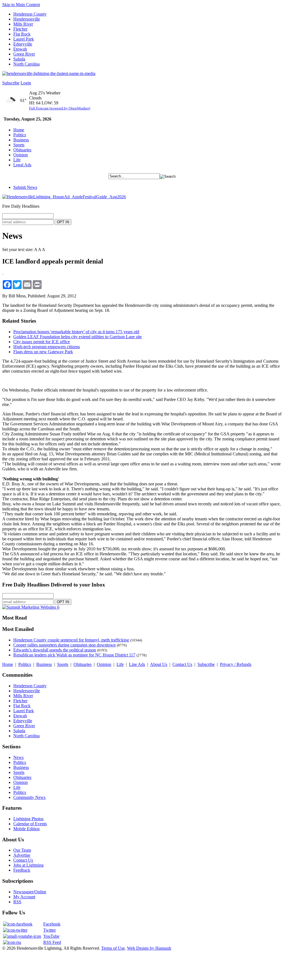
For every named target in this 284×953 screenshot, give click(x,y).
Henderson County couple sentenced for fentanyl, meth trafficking (71, 640)
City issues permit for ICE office (41, 341)
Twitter (49, 930)
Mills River (23, 24)
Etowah (20, 49)
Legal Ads (22, 164)
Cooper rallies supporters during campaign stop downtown (64, 645)
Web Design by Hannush (149, 948)
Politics (19, 134)
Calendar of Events (30, 823)
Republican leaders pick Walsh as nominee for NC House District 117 (74, 655)
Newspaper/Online (29, 891)
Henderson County (30, 14)
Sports (18, 144)
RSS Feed (52, 942)
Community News (29, 797)
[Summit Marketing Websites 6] (30, 607)
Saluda (19, 59)
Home (18, 129)
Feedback (21, 870)
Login (26, 83)
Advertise (21, 855)
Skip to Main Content (21, 4)
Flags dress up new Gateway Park (43, 351)
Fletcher (20, 29)
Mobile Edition (26, 828)
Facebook (51, 924)
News (18, 757)
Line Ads (137, 664)
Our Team (22, 850)
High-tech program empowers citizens (46, 346)
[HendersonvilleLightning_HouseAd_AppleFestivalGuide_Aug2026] (64, 196)
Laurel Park (23, 39)
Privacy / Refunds (235, 664)
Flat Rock (22, 34)
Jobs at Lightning (28, 865)
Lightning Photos (28, 818)
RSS (17, 901)
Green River (24, 54)
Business (21, 139)
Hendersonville (26, 19)
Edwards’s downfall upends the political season (54, 650)
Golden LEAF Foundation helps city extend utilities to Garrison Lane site (77, 336)
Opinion (20, 154)
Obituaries (22, 149)
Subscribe (10, 83)
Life (17, 159)
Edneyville (22, 44)
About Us (158, 664)
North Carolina (26, 64)
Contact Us (182, 664)
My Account (24, 896)
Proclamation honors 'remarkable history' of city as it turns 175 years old (76, 331)
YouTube (51, 936)
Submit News (25, 187)
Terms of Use (113, 948)
